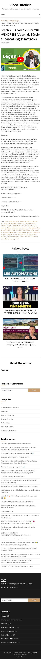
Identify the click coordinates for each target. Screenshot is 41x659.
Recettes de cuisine (7, 419)
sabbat (22, 237)
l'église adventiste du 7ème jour (17, 226)
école (5, 223)
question (9, 234)
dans (17, 221)
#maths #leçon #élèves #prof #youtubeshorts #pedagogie (19, 486)
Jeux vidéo (4, 411)
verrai (17, 239)
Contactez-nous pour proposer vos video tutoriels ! (16, 584)
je (23, 223)
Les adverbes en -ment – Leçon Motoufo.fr (14, 539)
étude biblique (12, 223)
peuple (3, 234)
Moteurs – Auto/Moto (8, 415)
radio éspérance (31, 234)
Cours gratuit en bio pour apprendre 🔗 (13, 467)
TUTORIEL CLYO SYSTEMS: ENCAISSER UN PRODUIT (17, 502)
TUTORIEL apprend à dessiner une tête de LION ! (16, 444)
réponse (3, 237)
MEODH (29, 232)
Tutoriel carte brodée (7, 511)
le (34, 226)
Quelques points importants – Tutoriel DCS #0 (15, 457)
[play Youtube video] (20, 59)
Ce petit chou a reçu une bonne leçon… (13, 476)
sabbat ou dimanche (31, 237)
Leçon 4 (18, 228)
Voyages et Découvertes (8, 430)
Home (3, 21)
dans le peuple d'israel (27, 221)
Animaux (3, 404)
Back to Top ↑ (20, 657)
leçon (13, 228)
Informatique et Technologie (10, 407)
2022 (6, 221)
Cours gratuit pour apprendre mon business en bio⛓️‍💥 (17, 453)
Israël (20, 223)
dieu (36, 221)
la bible (30, 226)
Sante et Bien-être (6, 423)
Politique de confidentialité (9, 587)
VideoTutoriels (20, 5)
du (2, 223)
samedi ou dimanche (7, 239)
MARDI (24, 232)
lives (19, 232)
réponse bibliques (13, 237)
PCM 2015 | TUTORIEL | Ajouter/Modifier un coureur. (17, 566)
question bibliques (19, 234)
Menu (3, 14)
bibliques (12, 221)
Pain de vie (36, 232)
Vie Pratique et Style (12, 21)
